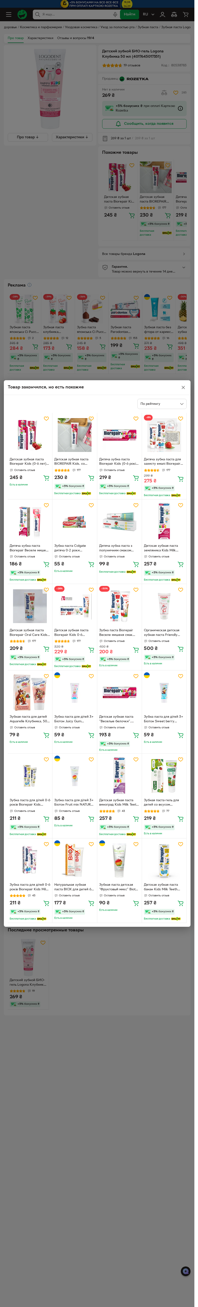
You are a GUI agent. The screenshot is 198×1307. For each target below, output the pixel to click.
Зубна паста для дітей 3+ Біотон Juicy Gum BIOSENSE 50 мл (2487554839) (73, 719)
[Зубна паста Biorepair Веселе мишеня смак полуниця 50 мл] (119, 606)
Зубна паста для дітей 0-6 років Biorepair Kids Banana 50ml (30, 803)
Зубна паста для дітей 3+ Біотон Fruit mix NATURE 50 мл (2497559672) (73, 803)
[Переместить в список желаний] (46, 418)
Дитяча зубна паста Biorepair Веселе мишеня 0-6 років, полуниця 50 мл (30, 548)
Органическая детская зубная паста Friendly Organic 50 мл (161, 633)
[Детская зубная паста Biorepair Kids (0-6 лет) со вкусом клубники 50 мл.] (30, 435)
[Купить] (46, 478)
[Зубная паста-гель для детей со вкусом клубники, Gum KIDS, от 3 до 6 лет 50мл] (164, 776)
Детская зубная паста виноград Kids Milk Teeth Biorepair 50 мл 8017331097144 (118, 803)
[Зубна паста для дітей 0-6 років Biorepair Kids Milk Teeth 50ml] (30, 860)
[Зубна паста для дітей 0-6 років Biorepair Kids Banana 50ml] (30, 776)
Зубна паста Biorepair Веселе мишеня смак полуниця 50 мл (116, 633)
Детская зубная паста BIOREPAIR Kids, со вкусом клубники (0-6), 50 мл (73, 462)
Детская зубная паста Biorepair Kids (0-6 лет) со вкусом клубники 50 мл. (28, 462)
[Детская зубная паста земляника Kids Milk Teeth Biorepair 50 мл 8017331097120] (164, 521)
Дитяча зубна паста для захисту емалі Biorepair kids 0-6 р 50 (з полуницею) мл (162, 462)
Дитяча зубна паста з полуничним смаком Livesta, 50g (115, 548)
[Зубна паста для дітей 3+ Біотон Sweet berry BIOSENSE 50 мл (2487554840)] (164, 692)
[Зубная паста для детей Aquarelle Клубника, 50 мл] (30, 692)
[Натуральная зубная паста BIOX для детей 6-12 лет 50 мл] (74, 860)
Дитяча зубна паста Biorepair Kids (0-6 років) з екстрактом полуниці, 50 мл (119, 462)
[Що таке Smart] (86, 493)
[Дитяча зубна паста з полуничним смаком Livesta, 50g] (119, 521)
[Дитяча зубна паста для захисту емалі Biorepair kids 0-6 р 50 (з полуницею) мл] (164, 435)
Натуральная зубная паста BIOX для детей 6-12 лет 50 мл (73, 887)
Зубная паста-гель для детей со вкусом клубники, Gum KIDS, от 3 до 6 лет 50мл (163, 803)
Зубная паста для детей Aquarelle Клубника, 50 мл (28, 719)
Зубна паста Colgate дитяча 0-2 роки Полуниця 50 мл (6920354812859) (70, 548)
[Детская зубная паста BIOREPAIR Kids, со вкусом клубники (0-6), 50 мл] (74, 435)
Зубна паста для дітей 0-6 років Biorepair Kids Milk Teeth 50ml (30, 887)
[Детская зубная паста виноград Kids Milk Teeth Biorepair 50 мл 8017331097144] (119, 776)
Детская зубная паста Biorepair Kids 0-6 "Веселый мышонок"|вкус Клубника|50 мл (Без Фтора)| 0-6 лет (74, 633)
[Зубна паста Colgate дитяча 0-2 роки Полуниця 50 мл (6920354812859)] (74, 521)
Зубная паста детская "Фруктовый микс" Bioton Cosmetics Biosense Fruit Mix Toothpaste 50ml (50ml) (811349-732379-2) (119, 887)
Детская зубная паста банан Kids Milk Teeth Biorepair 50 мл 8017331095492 (161, 887)
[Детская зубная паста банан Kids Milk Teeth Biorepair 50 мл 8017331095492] (164, 860)
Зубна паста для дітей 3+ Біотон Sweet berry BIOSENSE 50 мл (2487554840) (163, 719)
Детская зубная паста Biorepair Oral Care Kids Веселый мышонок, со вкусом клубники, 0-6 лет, (28, 633)
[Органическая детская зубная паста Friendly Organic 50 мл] (164, 606)
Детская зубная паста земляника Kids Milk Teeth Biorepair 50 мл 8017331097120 (161, 548)
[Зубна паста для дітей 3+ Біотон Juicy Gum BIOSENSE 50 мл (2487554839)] (74, 692)
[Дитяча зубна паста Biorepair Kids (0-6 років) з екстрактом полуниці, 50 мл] (119, 435)
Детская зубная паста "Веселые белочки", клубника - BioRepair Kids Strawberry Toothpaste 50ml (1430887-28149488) (116, 719)
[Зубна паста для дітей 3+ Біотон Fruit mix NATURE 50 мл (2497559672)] (74, 776)
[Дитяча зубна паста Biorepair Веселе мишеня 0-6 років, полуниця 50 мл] (30, 521)
